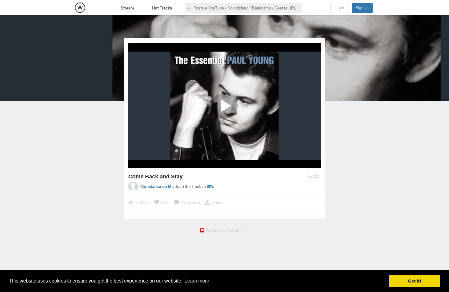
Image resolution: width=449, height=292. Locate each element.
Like (165, 202)
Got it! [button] (414, 281)
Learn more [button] (196, 280)
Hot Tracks (162, 8)
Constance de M (156, 186)
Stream (127, 8)
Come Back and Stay (155, 176)
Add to (142, 202)
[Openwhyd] (80, 7)
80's (210, 186)
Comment (190, 202)
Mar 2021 (313, 176)
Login (339, 8)
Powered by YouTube (224, 230)
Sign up (362, 8)
